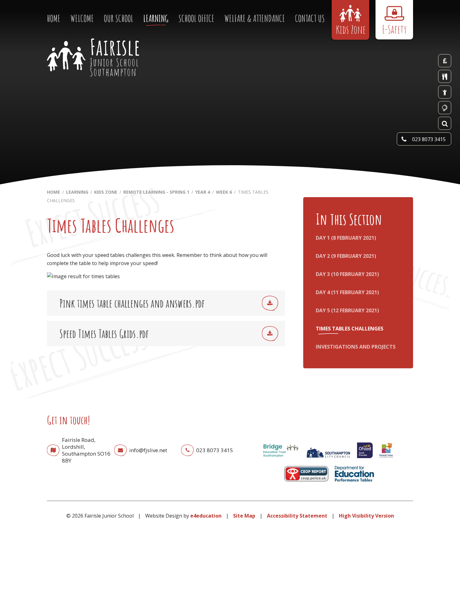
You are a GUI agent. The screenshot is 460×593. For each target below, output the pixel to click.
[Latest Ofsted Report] (365, 459)
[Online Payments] (444, 60)
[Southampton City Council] (328, 459)
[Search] (444, 123)
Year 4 (202, 192)
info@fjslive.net (148, 450)
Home (53, 192)
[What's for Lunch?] (444, 76)
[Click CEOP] (306, 482)
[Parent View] (386, 459)
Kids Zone (105, 192)
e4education (206, 515)
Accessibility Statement (297, 515)
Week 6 (224, 192)
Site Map (244, 515)
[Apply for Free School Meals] (444, 92)
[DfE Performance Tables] (354, 482)
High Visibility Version (366, 515)
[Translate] (444, 107)
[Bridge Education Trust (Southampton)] (280, 459)
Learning (77, 192)
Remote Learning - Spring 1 (156, 192)
